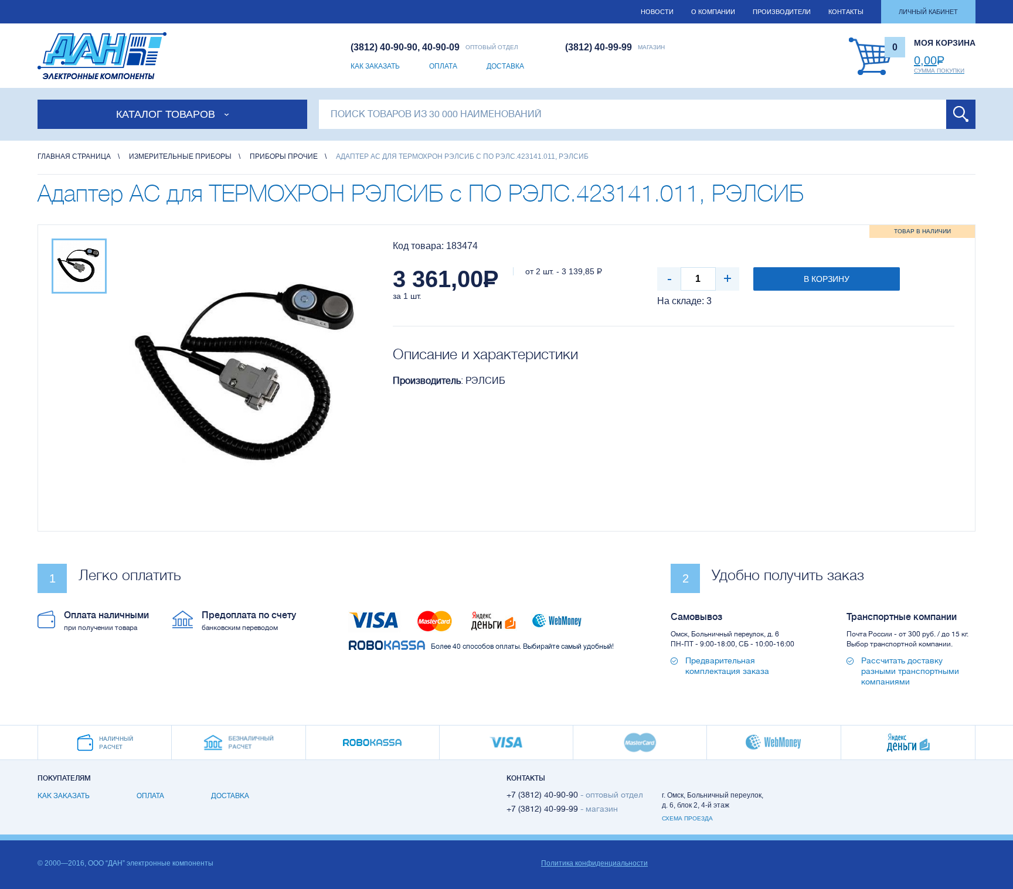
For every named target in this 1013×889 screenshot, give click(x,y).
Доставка (505, 66)
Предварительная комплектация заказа (727, 666)
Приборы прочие (284, 156)
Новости (657, 11)
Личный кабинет (928, 11)
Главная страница (74, 156)
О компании (713, 11)
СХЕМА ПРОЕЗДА (687, 818)
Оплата (443, 66)
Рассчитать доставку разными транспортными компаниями (910, 671)
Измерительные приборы (180, 156)
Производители (782, 11)
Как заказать (375, 66)
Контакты (846, 11)
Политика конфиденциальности (594, 863)
